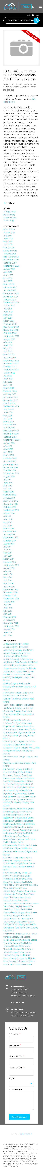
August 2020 (9, 443)
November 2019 (10, 467)
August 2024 (9, 305)
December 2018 (10, 501)
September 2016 (11, 565)
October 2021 (9, 403)
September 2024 (11, 302)
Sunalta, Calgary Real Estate (16, 937)
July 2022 (7, 375)
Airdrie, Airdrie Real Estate (15, 656)
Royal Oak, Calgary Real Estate (17, 882)
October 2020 (10, 437)
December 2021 (10, 397)
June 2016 (8, 574)
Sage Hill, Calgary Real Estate (17, 897)
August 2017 (8, 543)
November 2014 (10, 623)
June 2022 (8, 378)
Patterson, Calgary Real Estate (17, 848)
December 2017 (10, 537)
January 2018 (9, 534)
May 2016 (7, 577)
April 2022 (7, 385)
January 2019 (9, 498)
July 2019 (7, 479)
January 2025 (9, 290)
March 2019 (8, 491)
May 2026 (7, 241)
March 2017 (8, 559)
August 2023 (9, 339)
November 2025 (11, 259)
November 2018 (10, 504)
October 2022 (9, 366)
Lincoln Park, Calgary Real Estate (18, 817)
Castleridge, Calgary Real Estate (18, 704)
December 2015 (10, 589)
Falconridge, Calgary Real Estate (18, 778)
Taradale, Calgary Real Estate (17, 943)
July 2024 (7, 308)
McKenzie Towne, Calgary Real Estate (20, 830)
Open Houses (9, 217)
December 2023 (11, 327)
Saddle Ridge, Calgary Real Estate (19, 891)
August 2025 (9, 269)
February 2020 (10, 458)
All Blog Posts (9, 211)
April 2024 (7, 317)
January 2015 (9, 620)
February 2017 (9, 562)
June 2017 (7, 549)
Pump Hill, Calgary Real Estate (17, 860)
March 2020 (8, 455)
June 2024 (8, 311)
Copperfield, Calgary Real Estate (18, 726)
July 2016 (7, 571)
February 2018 (9, 531)
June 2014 (7, 632)
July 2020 (7, 446)
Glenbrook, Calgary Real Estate (18, 781)
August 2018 (9, 513)
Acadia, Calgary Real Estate (16, 653)
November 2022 (10, 363)
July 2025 (7, 272)
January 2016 (9, 586)
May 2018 (7, 522)
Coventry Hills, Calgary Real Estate (19, 741)
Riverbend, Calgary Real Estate (17, 878)
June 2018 (8, 519)
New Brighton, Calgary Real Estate (19, 839)
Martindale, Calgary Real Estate (18, 827)
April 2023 (7, 351)
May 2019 (7, 485)
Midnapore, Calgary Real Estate (18, 833)
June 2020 (8, 449)
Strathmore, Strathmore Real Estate (20, 933)
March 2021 (8, 421)
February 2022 (10, 391)
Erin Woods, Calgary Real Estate (18, 769)
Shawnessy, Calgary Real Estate (18, 906)
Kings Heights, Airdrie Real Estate (18, 808)
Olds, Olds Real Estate (13, 842)
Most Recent (9, 229)
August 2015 (9, 601)
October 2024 (9, 299)
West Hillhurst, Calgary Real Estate (19, 958)
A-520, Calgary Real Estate (16, 647)
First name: (14, 1034)
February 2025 (10, 287)
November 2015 (10, 592)
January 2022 (9, 394)
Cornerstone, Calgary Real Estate (19, 732)
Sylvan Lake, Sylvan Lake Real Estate (20, 940)
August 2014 (8, 629)
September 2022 (11, 369)
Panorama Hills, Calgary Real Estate (20, 845)
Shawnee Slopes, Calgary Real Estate (21, 903)
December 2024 (11, 293)
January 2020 (9, 461)
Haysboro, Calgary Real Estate (17, 790)
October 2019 (9, 470)
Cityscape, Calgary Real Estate (18, 723)
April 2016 (7, 580)
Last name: (14, 1045)
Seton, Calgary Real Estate (16, 900)
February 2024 (10, 324)
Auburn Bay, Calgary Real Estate (18, 671)
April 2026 (7, 244)
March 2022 (8, 388)
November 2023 (10, 330)
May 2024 (7, 314)
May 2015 (7, 611)
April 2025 (7, 281)
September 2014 (11, 626)
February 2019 (9, 494)
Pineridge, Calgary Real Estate (17, 857)
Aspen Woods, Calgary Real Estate (19, 668)
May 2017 (7, 552)
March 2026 (8, 247)
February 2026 (10, 250)
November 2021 (10, 400)
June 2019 (8, 482)
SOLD (38, 15)
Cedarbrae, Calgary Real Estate (18, 708)
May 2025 (7, 278)
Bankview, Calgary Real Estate (17, 674)
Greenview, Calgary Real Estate (18, 784)
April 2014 (7, 635)
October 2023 (9, 333)
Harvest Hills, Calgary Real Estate (18, 787)
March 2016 (8, 583)
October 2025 (10, 263)
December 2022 (11, 360)
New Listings (9, 214)
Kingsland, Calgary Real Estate (17, 811)
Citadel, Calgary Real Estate (16, 720)
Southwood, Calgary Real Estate (18, 921)
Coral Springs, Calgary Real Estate (19, 729)
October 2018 (9, 507)
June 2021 (7, 412)
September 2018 (11, 510)
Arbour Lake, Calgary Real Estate (18, 665)
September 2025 (11, 266)
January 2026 (9, 253)
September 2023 (11, 336)
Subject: (12, 1078)
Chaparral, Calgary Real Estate (17, 711)
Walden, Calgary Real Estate (16, 955)
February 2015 (9, 617)
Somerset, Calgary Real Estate (17, 915)
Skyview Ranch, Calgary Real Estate (20, 912)
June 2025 (8, 275)
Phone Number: (16, 1067)
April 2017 (7, 556)
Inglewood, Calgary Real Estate (18, 799)
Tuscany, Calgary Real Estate (17, 952)
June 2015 (8, 607)
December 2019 (10, 464)
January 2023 (9, 357)
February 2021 (9, 424)
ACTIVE (29, 15)
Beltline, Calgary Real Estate (16, 683)
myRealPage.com (26, 1134)
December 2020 (11, 430)
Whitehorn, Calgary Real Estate (18, 964)
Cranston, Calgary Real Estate (17, 744)
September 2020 (11, 439)
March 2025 (8, 284)
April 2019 (7, 488)
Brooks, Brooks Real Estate (15, 695)
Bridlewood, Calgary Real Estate (18, 692)
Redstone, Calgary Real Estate (17, 872)
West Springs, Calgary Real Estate (19, 961)
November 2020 (11, 433)
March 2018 (8, 528)
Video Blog (8, 220)
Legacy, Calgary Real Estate (16, 814)
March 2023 (8, 354)
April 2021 (7, 418)
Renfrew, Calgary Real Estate (17, 875)
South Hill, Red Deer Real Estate (18, 918)
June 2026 (8, 238)
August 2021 (8, 409)
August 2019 (9, 476)
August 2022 (9, 372)
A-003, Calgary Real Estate (16, 644)
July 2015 (7, 604)
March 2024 (8, 320)
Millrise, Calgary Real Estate (16, 836)
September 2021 (11, 406)
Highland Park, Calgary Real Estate (19, 796)
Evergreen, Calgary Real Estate (18, 775)
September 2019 (11, 473)
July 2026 (7, 235)
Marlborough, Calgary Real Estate (19, 824)
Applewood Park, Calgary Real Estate (20, 662)
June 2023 (8, 345)
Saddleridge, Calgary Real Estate (19, 894)
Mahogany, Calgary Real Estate (18, 821)
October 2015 (9, 595)
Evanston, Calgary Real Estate (17, 772)
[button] (11, 1002)
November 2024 (10, 296)
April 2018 (7, 525)
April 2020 (7, 452)
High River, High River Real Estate (18, 793)
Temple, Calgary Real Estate (16, 946)
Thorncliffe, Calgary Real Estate (18, 949)
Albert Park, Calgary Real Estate (18, 659)
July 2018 (7, 516)
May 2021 (7, 415)
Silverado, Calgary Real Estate (24, 87)
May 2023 (7, 348)
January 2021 (9, 427)
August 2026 (9, 232)
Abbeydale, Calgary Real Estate (18, 650)
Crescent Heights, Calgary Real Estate (21, 747)
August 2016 (9, 568)
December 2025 (11, 256)
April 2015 (7, 613)
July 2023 (7, 342)
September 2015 (11, 598)
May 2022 (7, 382)
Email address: (15, 1056)
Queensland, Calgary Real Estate (19, 863)
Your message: (15, 1089)
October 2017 (9, 540)
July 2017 (7, 546)
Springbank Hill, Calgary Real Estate (19, 924)
